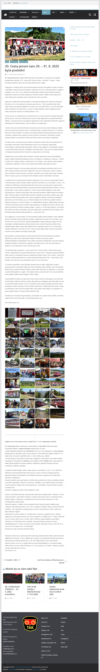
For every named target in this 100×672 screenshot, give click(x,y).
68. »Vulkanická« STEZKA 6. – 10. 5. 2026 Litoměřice (12, 590)
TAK (53, 12)
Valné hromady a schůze (49, 655)
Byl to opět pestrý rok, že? (85, 133)
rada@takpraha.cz (8, 649)
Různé (34, 17)
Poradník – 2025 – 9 (12, 560)
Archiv (43, 622)
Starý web (64, 647)
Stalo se (35, 12)
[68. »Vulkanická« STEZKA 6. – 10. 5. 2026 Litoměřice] (12, 575)
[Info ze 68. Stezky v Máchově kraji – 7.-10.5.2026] (35, 575)
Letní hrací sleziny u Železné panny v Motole (50, 561)
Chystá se (12, 12)
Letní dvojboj (23, 3)
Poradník (23, 12)
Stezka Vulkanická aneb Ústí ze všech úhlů (56, 590)
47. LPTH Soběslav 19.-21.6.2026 (80, 57)
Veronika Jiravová (19, 74)
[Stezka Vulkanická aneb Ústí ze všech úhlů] (57, 575)
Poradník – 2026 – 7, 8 (77, 40)
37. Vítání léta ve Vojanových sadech (81, 51)
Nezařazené (45, 639)
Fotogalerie (24, 17)
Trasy (62, 12)
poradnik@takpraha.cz (10, 654)
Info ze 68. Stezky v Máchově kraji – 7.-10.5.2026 (34, 590)
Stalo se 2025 (23, 61)
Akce (45, 12)
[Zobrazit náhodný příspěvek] (94, 14)
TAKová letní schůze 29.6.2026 (79, 34)
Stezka (63, 622)
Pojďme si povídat (47, 643)
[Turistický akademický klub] (5, 14)
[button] (28, 12)
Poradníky (44, 647)
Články (12, 17)
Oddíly (71, 12)
